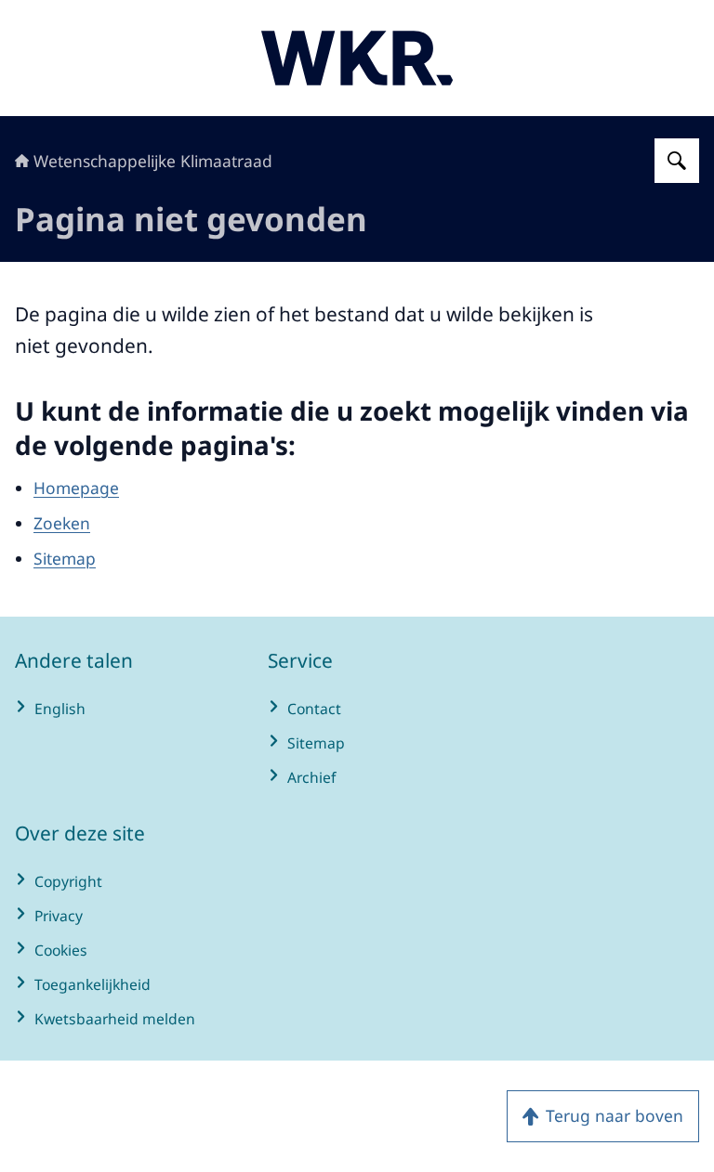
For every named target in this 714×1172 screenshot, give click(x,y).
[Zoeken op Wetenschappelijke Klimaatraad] (676, 160)
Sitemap (64, 558)
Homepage (76, 487)
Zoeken (61, 523)
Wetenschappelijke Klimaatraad (152, 161)
